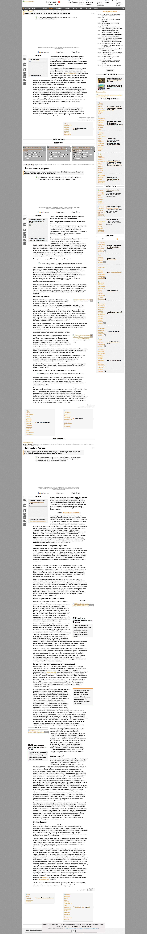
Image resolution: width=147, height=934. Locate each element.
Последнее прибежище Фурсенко (100, 5)
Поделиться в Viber (24, 76)
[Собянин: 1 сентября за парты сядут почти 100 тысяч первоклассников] (101, 211)
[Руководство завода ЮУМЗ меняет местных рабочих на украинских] (101, 226)
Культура (88, 8)
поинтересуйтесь (44, 879)
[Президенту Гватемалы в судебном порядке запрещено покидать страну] (101, 123)
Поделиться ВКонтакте (24, 59)
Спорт (81, 8)
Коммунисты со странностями (83, 5)
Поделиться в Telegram (24, 80)
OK (73, 930)
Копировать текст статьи (24, 83)
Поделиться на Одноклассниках (24, 69)
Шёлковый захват (119, 4)
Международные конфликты (71, 513)
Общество (67, 8)
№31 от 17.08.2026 (52, 2)
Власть (51, 8)
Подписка (50, 4)
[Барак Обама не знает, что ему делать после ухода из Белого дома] (101, 108)
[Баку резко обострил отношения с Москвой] (30, 898)
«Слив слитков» (51, 672)
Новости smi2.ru (28, 442)
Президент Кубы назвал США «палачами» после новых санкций (38, 239)
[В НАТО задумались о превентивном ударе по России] (38, 736)
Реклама (57, 4)
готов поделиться (70, 73)
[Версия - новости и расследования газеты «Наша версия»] (34, 4)
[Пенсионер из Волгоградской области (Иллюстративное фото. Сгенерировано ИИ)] (83, 337)
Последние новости (110, 11)
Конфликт (59, 8)
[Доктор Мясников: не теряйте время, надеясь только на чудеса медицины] (101, 196)
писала (44, 877)
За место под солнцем (35, 75)
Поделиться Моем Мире (24, 64)
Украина (44, 8)
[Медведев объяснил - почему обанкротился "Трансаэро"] (101, 179)
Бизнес (75, 8)
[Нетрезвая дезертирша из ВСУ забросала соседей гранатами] (101, 247)
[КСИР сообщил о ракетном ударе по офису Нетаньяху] (83, 610)
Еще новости (110, 70)
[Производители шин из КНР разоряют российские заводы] (101, 331)
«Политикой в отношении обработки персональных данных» (81, 928)
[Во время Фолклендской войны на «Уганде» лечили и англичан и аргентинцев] (68, 129)
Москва (96, 8)
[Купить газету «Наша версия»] (47, 2)
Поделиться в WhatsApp (24, 73)
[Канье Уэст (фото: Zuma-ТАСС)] (83, 300)
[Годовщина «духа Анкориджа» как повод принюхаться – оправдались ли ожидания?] (68, 418)
